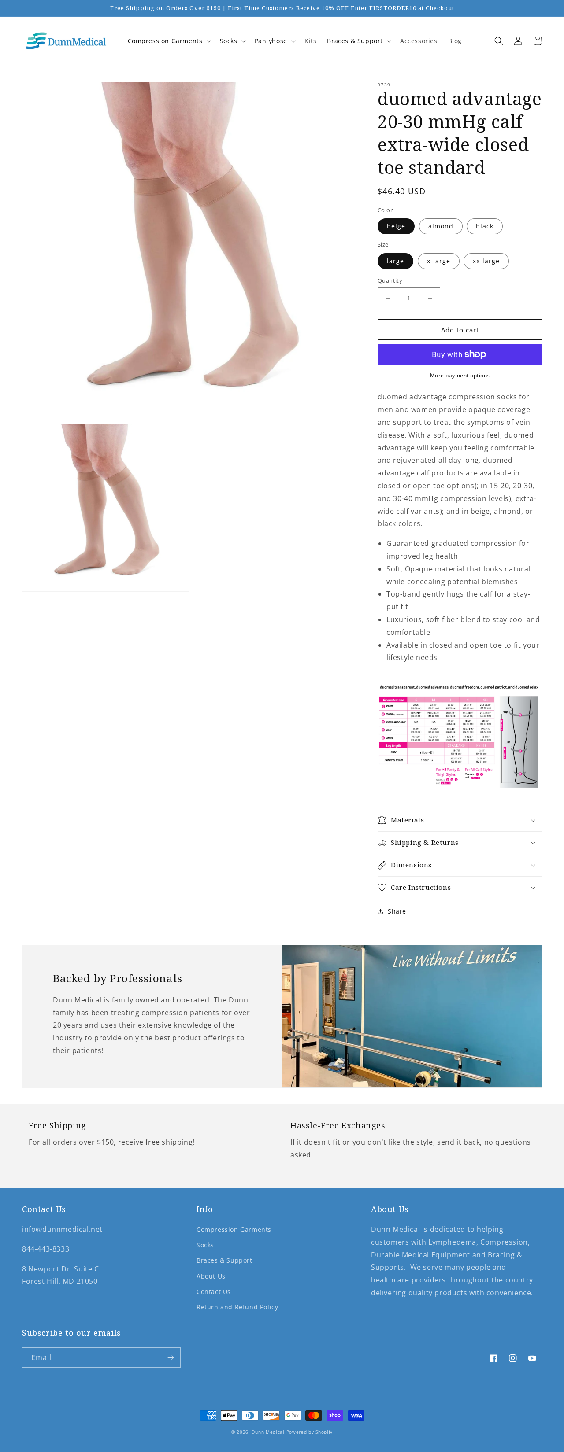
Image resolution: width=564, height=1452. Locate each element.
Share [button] (397, 911)
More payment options (460, 375)
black (485, 226)
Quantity (390, 280)
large (395, 261)
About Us (211, 1276)
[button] (168, 41)
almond (440, 226)
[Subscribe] (170, 1357)
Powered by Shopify (309, 1432)
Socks (228, 41)
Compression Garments (165, 41)
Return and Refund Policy (237, 1307)
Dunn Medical (268, 1432)
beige (396, 226)
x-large (438, 261)
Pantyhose (271, 41)
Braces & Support (355, 41)
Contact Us (214, 1291)
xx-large (486, 261)
